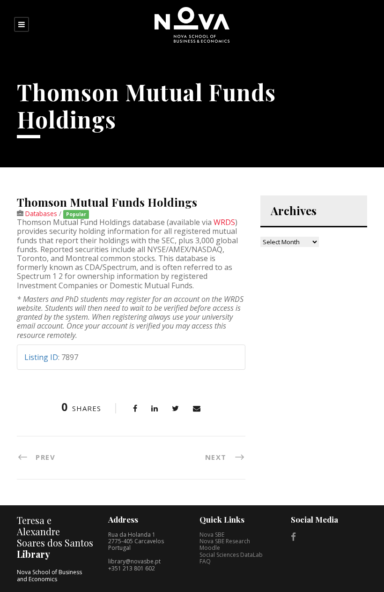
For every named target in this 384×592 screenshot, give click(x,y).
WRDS (224, 222)
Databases (41, 213)
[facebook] (293, 537)
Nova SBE (211, 535)
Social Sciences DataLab (231, 555)
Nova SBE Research (224, 541)
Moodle (209, 548)
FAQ (205, 561)
